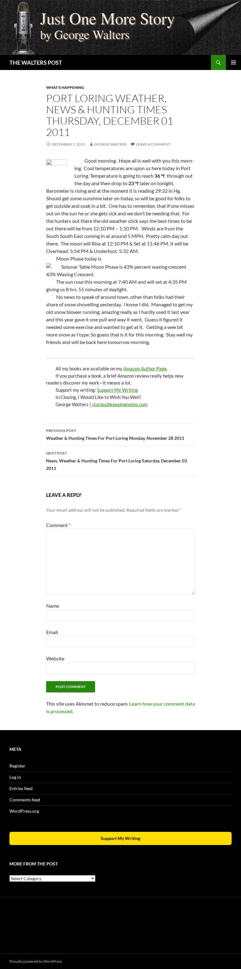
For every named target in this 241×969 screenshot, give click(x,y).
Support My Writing (117, 390)
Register (17, 765)
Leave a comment (153, 144)
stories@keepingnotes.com (119, 404)
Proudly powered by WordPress (35, 961)
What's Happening (65, 87)
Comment (58, 525)
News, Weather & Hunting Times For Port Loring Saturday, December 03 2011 (116, 461)
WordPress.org (24, 811)
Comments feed (24, 799)
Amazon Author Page (145, 368)
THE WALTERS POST (35, 62)
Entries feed (21, 788)
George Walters (110, 144)
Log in (15, 777)
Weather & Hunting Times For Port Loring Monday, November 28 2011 (115, 434)
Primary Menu (233, 62)
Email (52, 632)
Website (55, 658)
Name (52, 606)
